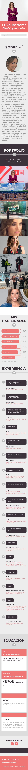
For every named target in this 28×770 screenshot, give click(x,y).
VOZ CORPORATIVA (14, 162)
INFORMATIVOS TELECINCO (15, 591)
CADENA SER (10, 605)
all (6, 160)
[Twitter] (16, 743)
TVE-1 (8, 475)
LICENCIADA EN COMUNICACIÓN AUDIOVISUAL (13, 682)
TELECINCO (10, 461)
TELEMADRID (10, 388)
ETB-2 (8, 431)
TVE (7, 577)
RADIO (11, 160)
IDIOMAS (6, 700)
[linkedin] (12, 743)
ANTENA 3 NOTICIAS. (13, 547)
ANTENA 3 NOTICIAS (12, 505)
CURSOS (6, 719)
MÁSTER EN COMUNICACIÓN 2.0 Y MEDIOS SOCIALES (13, 659)
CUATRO (8, 417)
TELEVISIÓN (19, 160)
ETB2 (7, 490)
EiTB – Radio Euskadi (13, 621)
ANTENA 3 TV (10, 561)
